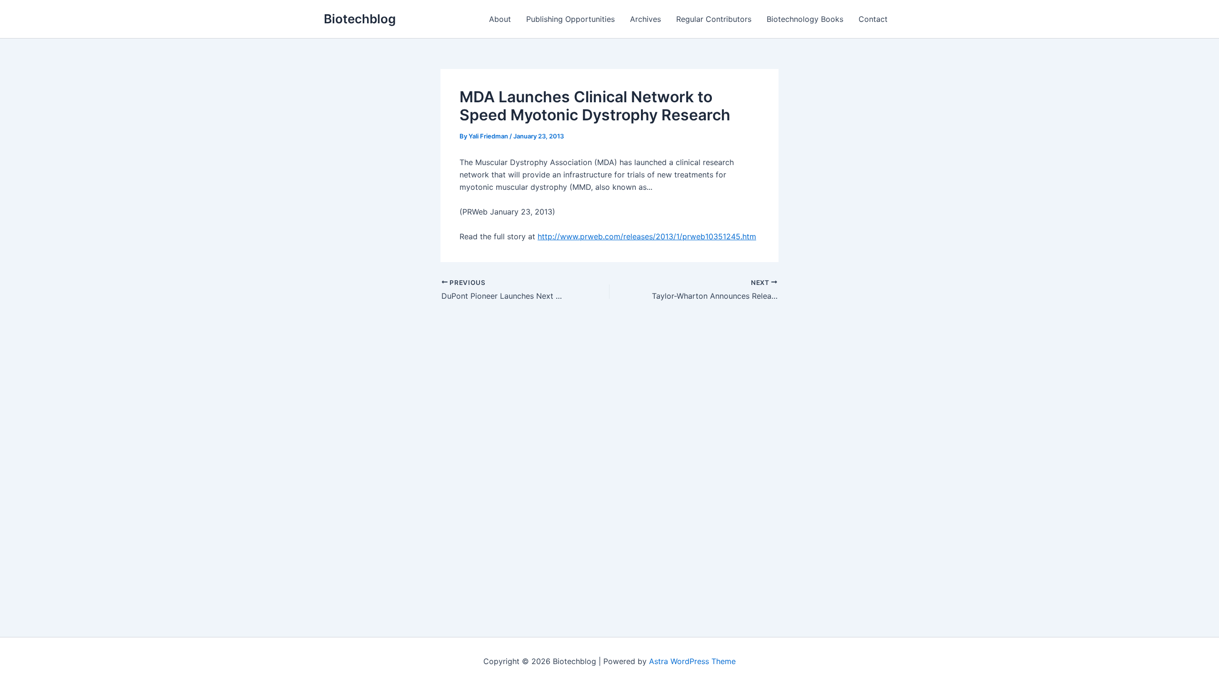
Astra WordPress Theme (692, 661)
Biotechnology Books (805, 19)
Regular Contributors (713, 19)
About (500, 19)
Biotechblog (360, 18)
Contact (873, 19)
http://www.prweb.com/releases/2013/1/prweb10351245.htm (647, 236)
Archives (645, 19)
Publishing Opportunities (570, 19)
